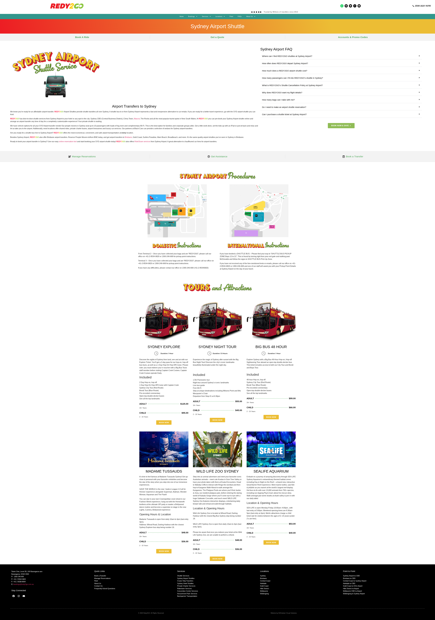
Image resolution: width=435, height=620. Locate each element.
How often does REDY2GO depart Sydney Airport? (285, 63)
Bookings (191, 16)
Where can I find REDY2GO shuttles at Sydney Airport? (287, 56)
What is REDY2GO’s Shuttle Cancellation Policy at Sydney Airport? (292, 85)
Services (205, 16)
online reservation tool (68, 141)
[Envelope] (359, 5)
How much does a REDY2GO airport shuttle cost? (284, 71)
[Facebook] (346, 5)
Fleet (231, 16)
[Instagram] (354, 5)
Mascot (137, 119)
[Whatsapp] (341, 5)
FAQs (240, 16)
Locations (218, 16)
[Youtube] (350, 5)
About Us (249, 16)
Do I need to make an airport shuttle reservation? (284, 107)
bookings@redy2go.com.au (23, 584)
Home (182, 16)
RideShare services (142, 141)
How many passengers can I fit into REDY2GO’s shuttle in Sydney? (292, 78)
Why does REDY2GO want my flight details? (282, 92)
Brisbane (128, 137)
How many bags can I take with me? (278, 100)
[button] (341, 56)
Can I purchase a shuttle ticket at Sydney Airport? (284, 114)
